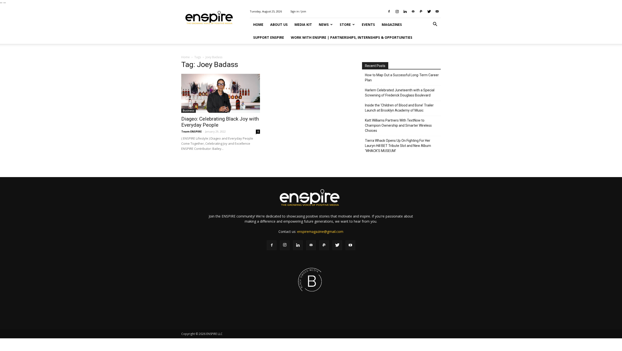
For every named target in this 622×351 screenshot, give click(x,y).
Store (345, 24)
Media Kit (303, 24)
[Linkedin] (405, 11)
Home (258, 24)
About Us (279, 24)
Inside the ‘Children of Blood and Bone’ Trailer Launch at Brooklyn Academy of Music (399, 107)
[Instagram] (397, 11)
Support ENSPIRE (268, 37)
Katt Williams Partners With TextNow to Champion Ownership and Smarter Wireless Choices (398, 125)
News (324, 24)
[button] (435, 24)
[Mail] (413, 11)
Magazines (392, 24)
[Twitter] (429, 11)
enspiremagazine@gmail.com (320, 231)
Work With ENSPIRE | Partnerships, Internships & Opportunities (351, 37)
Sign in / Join (298, 11)
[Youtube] (437, 11)
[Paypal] (421, 11)
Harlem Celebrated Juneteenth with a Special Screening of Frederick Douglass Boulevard (399, 92)
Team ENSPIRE (191, 131)
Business (188, 110)
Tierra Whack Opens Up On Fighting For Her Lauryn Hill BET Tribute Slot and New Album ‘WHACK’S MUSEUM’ (398, 146)
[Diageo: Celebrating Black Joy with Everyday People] (220, 93)
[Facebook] (389, 11)
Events (368, 24)
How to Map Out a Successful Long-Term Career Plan (402, 77)
